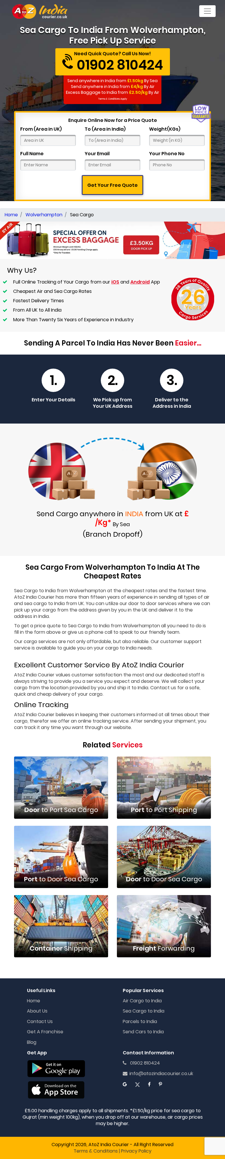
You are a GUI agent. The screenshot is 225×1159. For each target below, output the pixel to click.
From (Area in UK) (41, 129)
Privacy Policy (136, 1151)
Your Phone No (167, 154)
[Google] (125, 1084)
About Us (37, 1011)
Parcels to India (140, 1021)
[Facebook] (149, 1084)
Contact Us (40, 1021)
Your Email (97, 154)
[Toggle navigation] (207, 11)
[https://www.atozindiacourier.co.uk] (40, 11)
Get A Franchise (45, 1031)
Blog (31, 1042)
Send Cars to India (143, 1031)
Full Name (32, 154)
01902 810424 (143, 1063)
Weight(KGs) (164, 129)
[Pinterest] (160, 1084)
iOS (115, 282)
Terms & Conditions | (97, 1151)
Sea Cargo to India (143, 1011)
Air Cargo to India (142, 1000)
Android (140, 282)
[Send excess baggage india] (112, 239)
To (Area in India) (105, 129)
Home (33, 1000)
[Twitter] (137, 1084)
